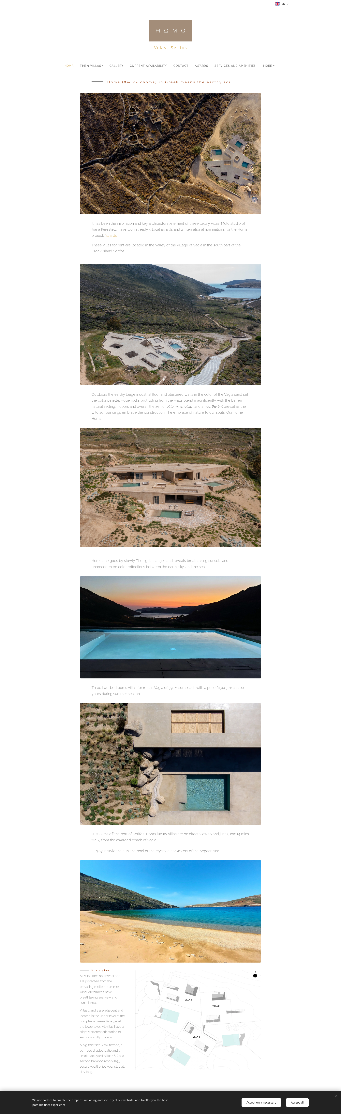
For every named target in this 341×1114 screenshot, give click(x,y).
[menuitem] (71, 66)
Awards (110, 235)
